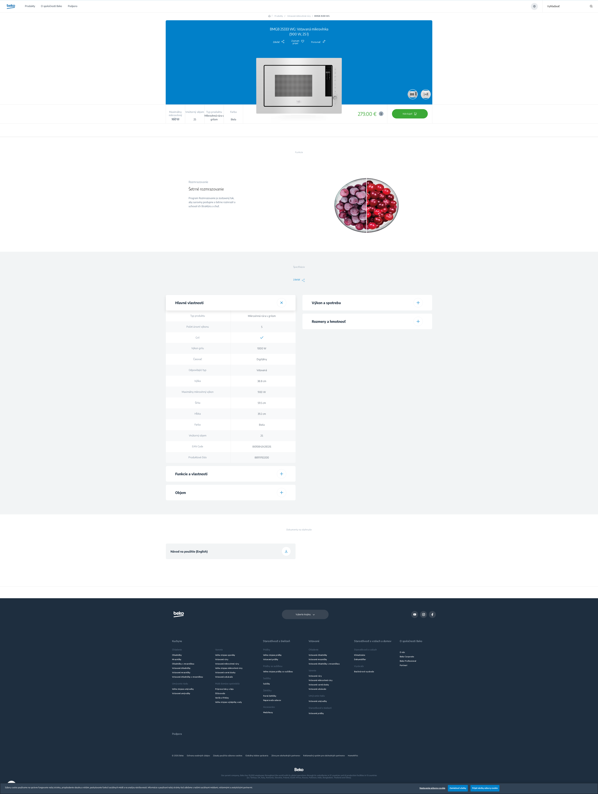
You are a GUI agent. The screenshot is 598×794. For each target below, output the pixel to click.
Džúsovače (220, 693)
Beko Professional (408, 661)
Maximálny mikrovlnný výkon (198, 391)
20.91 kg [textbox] (398, 421)
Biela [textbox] (262, 424)
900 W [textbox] (262, 392)
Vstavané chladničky (181, 668)
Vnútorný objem (197, 435)
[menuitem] (30, 6)
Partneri (403, 665)
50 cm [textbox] (398, 400)
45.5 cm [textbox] (398, 389)
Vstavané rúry (221, 659)
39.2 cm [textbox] (262, 413)
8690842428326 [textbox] (261, 446)
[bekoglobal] (11, 6)
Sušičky (266, 684)
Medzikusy (268, 712)
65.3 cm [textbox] (398, 411)
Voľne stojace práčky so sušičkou (278, 671)
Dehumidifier (360, 659)
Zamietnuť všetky (458, 788)
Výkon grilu (197, 348)
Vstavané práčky (270, 659)
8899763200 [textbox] (262, 457)
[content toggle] (281, 302)
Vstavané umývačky (181, 693)
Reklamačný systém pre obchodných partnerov (324, 756)
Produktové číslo (197, 457)
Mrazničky (176, 659)
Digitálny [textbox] (262, 359)
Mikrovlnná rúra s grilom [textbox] (262, 316)
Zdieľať (276, 42)
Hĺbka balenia (334, 410)
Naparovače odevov (272, 700)
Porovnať (315, 42)
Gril (197, 337)
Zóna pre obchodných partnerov (285, 756)
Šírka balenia (334, 400)
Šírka (197, 402)
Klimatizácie (359, 655)
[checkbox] (262, 337)
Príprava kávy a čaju (224, 689)
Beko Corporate (407, 656)
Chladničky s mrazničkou (183, 664)
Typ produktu (197, 315)
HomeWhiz (353, 756)
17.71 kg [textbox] (398, 378)
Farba (198, 424)
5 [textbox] (261, 326)
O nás (402, 652)
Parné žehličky (269, 696)
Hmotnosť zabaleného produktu (334, 421)
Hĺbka (198, 413)
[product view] (413, 94)
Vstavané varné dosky (225, 672)
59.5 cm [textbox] (262, 402)
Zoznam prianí (295, 42)
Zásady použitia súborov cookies (227, 756)
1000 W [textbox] (261, 348)
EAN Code (197, 446)
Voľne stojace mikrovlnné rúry (229, 668)
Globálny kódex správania (256, 756)
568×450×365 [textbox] (398, 367)
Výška (197, 381)
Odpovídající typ (197, 370)
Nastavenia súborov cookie (432, 788)
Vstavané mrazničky (181, 672)
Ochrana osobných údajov (198, 756)
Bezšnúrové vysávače (364, 671)
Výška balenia (334, 389)
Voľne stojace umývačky (183, 689)
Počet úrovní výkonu (197, 326)
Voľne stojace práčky (272, 655)
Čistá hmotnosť (334, 378)
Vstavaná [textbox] (262, 370)
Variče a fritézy (222, 698)
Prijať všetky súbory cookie (485, 788)
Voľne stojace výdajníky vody (228, 702)
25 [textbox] (262, 435)
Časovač (197, 359)
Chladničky (177, 655)
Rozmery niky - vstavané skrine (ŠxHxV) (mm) (334, 367)
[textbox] (262, 337)
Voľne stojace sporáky (225, 655)
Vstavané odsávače (224, 677)
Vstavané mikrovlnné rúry (299, 16)
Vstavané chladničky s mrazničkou (187, 677)
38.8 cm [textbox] (261, 381)
